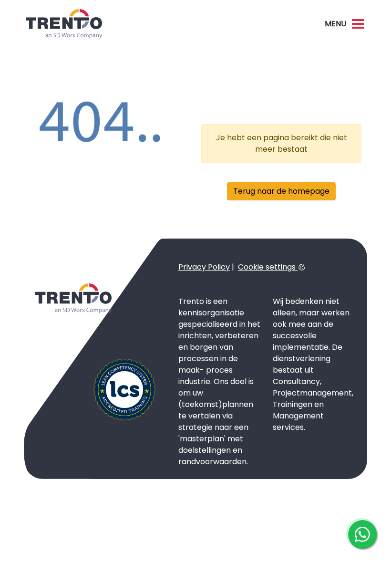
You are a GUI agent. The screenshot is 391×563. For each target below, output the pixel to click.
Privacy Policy (204, 266)
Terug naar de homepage (281, 191)
